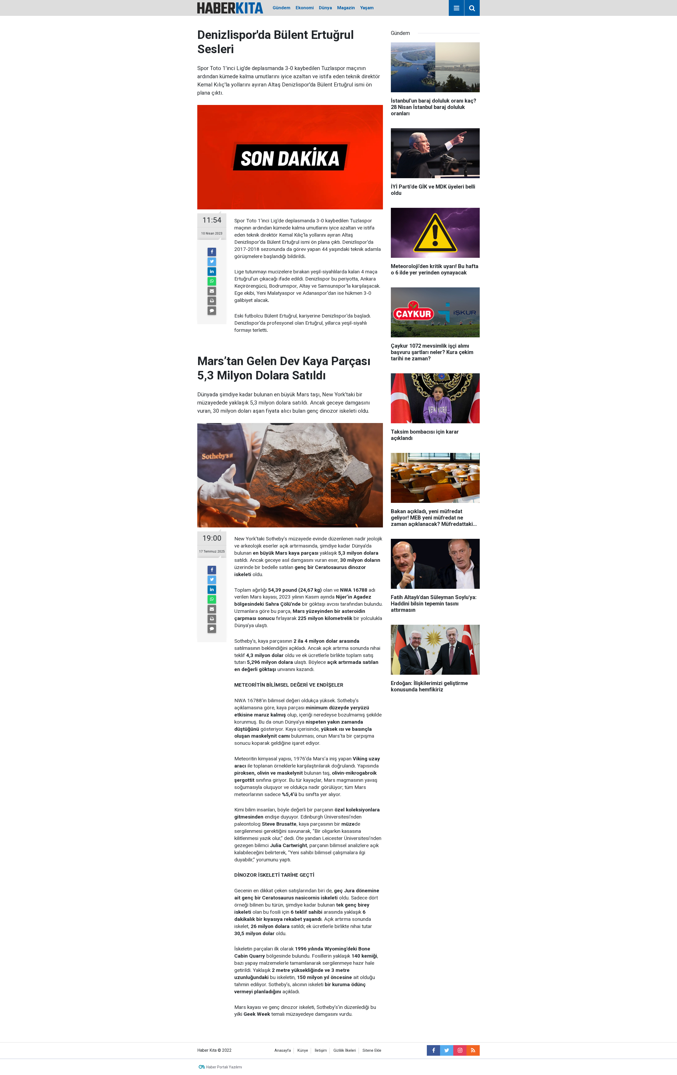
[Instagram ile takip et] (459, 1050)
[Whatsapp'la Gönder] (212, 281)
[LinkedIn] (212, 271)
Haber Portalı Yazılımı (224, 1067)
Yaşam (367, 7)
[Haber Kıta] (230, 7)
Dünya (325, 7)
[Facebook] (212, 252)
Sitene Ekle (372, 1050)
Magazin (346, 7)
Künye (303, 1050)
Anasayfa (283, 1050)
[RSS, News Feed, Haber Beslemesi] (473, 1050)
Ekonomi (305, 7)
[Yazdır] (212, 301)
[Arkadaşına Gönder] (212, 291)
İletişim (321, 1050)
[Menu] (456, 8)
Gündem (281, 7)
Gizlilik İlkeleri (344, 1050)
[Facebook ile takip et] (433, 1050)
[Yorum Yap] (212, 310)
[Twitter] (212, 262)
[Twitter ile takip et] (446, 1050)
